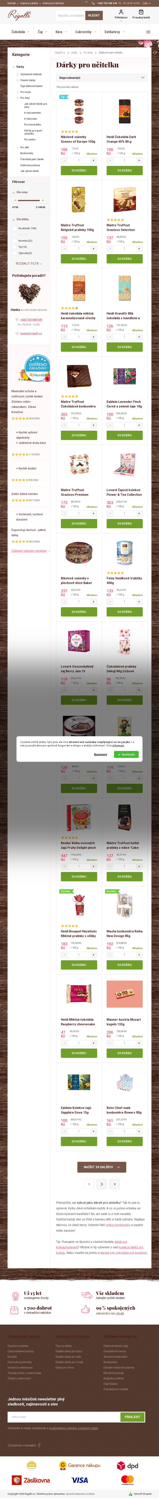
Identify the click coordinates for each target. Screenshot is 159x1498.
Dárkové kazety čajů (116, 1345)
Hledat (94, 15)
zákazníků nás (110, 1313)
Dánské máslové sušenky (119, 1367)
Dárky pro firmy (64, 1367)
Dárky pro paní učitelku (33, 132)
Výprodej (24, 253)
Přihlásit (132, 1417)
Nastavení (100, 754)
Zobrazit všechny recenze (29, 551)
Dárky (20, 66)
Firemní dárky (27, 80)
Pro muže (25, 92)
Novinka (24, 240)
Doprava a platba (29, 3)
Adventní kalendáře (115, 1356)
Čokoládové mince (115, 1351)
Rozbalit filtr (27, 263)
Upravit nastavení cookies (80, 1493)
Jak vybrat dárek (29, 171)
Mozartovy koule (114, 1373)
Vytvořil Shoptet (142, 1493)
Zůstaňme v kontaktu (22, 1445)
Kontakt (12, 3)
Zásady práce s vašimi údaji (24, 1373)
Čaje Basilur (111, 1383)
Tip (22, 246)
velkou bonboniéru (117, 1225)
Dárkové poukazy (30, 165)
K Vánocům (30, 118)
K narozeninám (32, 112)
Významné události (31, 74)
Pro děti (24, 147)
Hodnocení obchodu (53, 3)
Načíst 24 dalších (99, 1167)
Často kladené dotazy (21, 1351)
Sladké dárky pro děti (68, 1356)
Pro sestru (29, 139)
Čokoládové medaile (116, 1389)
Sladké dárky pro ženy (68, 1351)
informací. (118, 745)
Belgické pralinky (114, 1378)
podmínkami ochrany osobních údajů (73, 1428)
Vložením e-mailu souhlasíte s (53, 1428)
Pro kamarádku (32, 124)
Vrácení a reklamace (20, 1367)
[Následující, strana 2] (102, 1184)
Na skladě (26, 228)
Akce (22, 234)
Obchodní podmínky (20, 1362)
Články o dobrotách (19, 1378)
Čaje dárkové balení (31, 86)
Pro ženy (25, 97)
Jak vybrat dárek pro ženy (35, 105)
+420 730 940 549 (31, 319)
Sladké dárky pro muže (69, 1362)
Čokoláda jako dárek (32, 159)
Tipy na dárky (63, 1345)
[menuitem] (21, 32)
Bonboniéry (26, 153)
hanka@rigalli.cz (31, 333)
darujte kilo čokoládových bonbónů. (124, 1253)
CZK (145, 3)
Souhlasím (128, 754)
